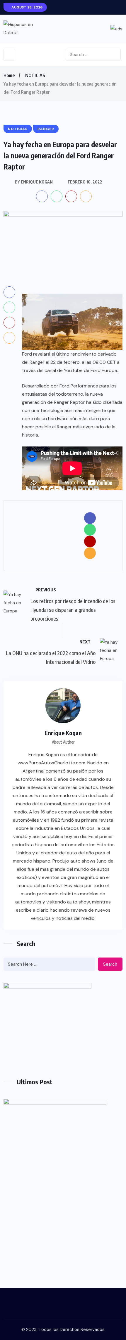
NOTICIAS (35, 75)
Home (9, 75)
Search (110, 964)
